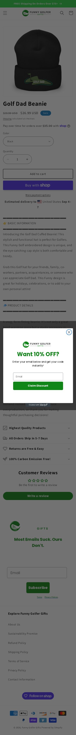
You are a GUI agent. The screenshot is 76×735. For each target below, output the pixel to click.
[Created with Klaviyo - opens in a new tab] (38, 405)
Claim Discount (38, 386)
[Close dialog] (69, 332)
